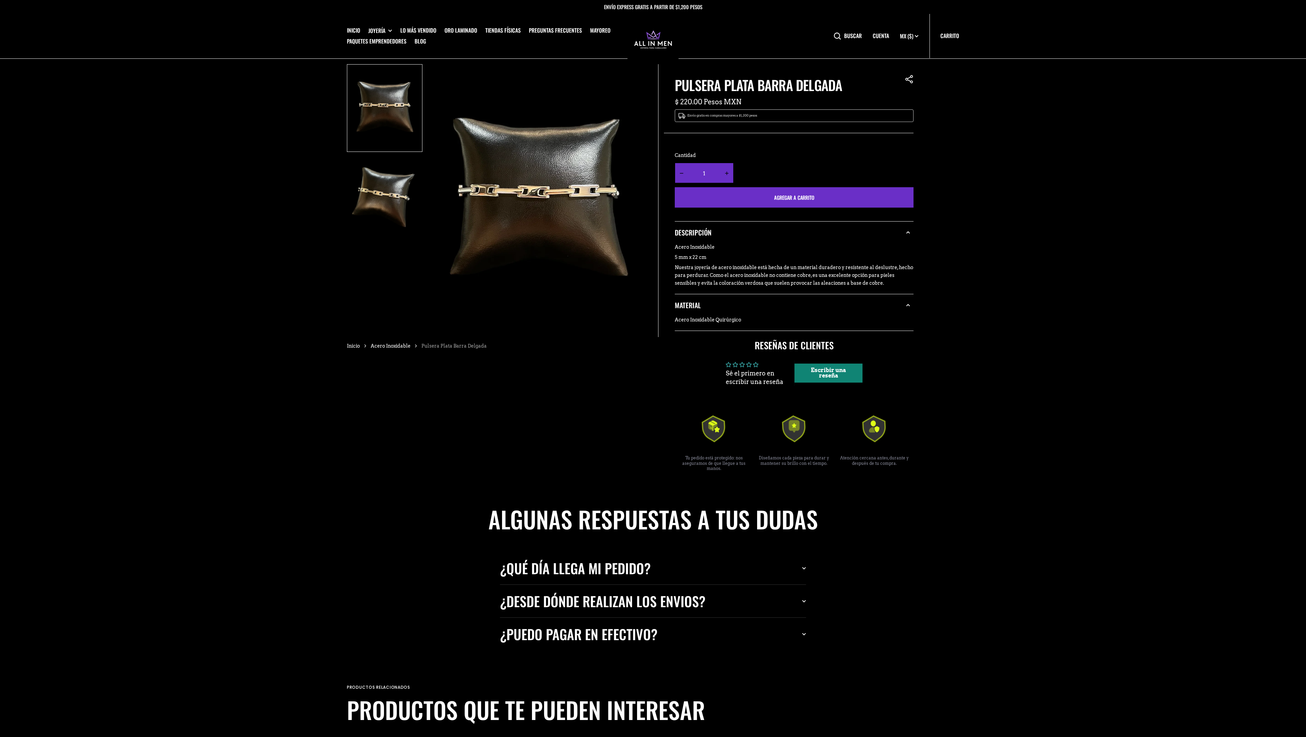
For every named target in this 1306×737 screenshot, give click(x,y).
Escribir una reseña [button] (828, 373)
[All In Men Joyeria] (653, 36)
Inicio (353, 30)
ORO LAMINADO (461, 30)
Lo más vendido (418, 30)
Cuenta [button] (881, 36)
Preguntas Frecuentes (555, 30)
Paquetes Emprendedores (376, 41)
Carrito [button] (949, 36)
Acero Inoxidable (391, 346)
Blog (420, 41)
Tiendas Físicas (503, 30)
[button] (909, 79)
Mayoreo (600, 30)
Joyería (376, 31)
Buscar (853, 36)
